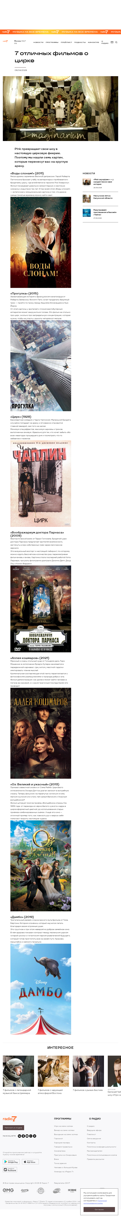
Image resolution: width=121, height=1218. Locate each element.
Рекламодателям (94, 1151)
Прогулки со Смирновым (65, 1155)
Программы (52, 42)
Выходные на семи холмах (66, 1134)
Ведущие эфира (94, 1130)
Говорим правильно (63, 1147)
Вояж (56, 1159)
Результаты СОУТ (62, 1183)
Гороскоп (58, 1139)
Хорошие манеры (62, 1143)
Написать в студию (13, 1128)
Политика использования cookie (102, 1155)
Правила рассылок (95, 1159)
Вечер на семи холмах (64, 1130)
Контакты (91, 1143)
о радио (105, 42)
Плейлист (66, 42)
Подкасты (80, 42)
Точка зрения (60, 1163)
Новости (38, 42)
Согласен (99, 1210)
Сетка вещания (94, 1139)
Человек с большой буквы (66, 1168)
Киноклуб (93, 42)
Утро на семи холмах (63, 1126)
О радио (91, 1126)
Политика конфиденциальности (101, 1147)
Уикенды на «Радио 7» (64, 1172)
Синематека (59, 1151)
